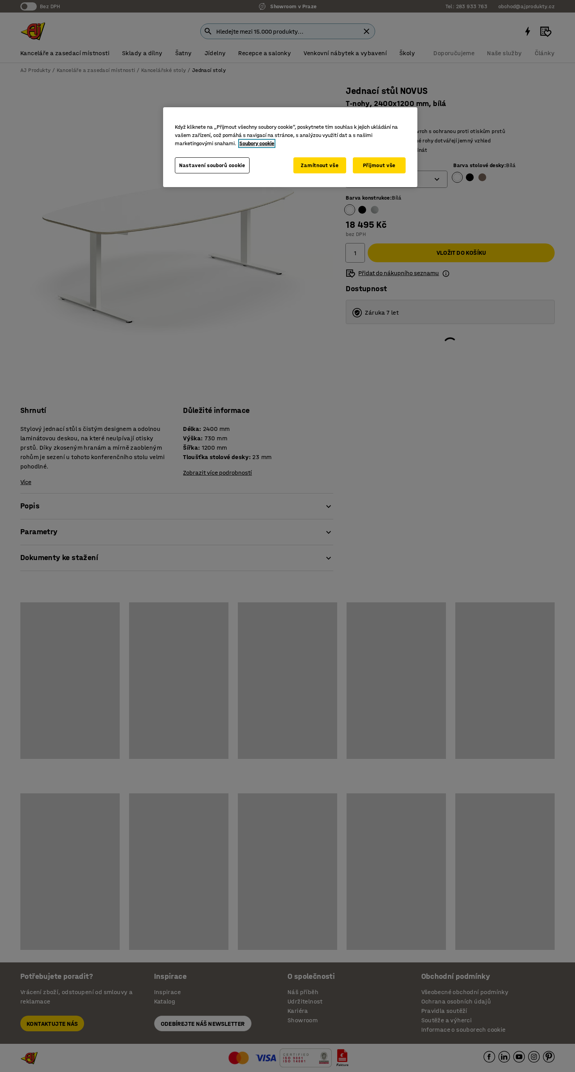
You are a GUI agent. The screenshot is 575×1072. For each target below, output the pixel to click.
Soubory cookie (256, 143)
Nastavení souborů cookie (212, 165)
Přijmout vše (379, 165)
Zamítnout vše (319, 165)
